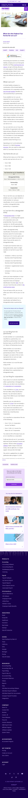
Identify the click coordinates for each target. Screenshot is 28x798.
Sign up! (24, 5)
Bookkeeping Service (8, 569)
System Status (6, 732)
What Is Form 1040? (11, 544)
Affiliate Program (6, 727)
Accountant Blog (6, 676)
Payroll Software (6, 578)
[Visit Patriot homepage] (5, 9)
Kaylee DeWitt (6, 41)
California (4, 644)
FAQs (3, 686)
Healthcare (5, 620)
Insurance (4, 622)
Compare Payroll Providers (9, 696)
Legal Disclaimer (7, 789)
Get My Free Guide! (14, 323)
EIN (17, 283)
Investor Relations (7, 722)
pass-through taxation (9, 91)
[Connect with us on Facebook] (10, 773)
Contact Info (5, 710)
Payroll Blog (5, 671)
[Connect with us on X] (14, 773)
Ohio (3, 647)
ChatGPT (5, 50)
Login (19, 1)
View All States (6, 657)
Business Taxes (14, 464)
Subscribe (14, 484)
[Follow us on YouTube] (22, 773)
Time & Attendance (7, 593)
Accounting (5, 464)
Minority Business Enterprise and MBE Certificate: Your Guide (13, 509)
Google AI (22, 50)
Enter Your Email (10, 477)
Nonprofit (4, 617)
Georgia (4, 649)
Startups (4, 627)
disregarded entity (9, 215)
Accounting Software (8, 564)
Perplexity (11, 50)
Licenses (15, 789)
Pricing (4, 750)
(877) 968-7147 (13, 1)
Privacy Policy (7, 788)
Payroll (4, 575)
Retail (3, 615)
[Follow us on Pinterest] (16, 777)
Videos (4, 681)
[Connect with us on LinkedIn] (6, 773)
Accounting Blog (6, 666)
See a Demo (5, 755)
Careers (4, 715)
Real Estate (5, 625)
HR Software (5, 596)
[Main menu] (26, 9)
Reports (4, 683)
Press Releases (6, 717)
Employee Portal (6, 598)
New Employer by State (8, 639)
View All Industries (7, 630)
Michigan (4, 652)
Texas (3, 641)
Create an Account (7, 753)
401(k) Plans (5, 601)
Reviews (4, 712)
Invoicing (4, 572)
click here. (4, 459)
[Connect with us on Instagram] (18, 773)
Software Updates (7, 730)
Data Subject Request (18, 788)
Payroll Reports (6, 583)
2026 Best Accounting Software (10, 688)
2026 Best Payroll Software (9, 691)
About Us (4, 707)
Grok (17, 50)
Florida (4, 654)
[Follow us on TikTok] (12, 777)
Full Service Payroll (7, 580)
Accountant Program (7, 741)
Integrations (5, 698)
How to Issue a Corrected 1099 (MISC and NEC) (14, 527)
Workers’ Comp (6, 603)
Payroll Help (5, 673)
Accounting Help (6, 668)
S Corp (11, 403)
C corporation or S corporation (12, 386)
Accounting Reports (7, 567)
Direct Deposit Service (8, 585)
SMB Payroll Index (7, 725)
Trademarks (22, 789)
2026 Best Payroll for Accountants (11, 693)
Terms (14, 791)
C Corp (16, 389)
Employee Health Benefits (9, 606)
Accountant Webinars (8, 678)
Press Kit (4, 720)
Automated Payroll (7, 588)
